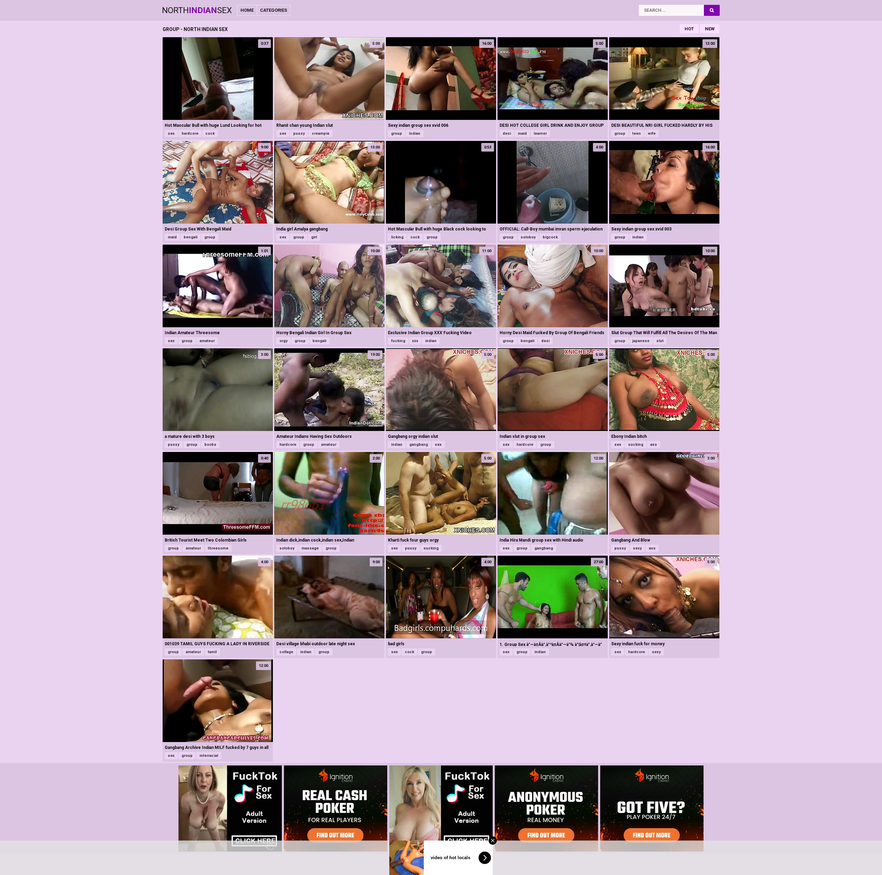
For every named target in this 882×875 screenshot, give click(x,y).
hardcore (190, 133)
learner (540, 133)
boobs (210, 444)
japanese (640, 341)
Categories (273, 10)
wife (652, 133)
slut (660, 341)
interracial (208, 755)
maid (522, 133)
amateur (207, 341)
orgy (283, 341)
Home (247, 10)
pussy (299, 133)
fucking (398, 341)
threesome (218, 548)
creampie (320, 133)
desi (507, 133)
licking (397, 237)
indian (414, 133)
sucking (635, 444)
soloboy (528, 237)
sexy (637, 548)
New (710, 28)
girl (314, 237)
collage (286, 652)
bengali (190, 237)
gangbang (418, 444)
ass (653, 444)
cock (210, 133)
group (396, 133)
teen (636, 133)
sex (171, 133)
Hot (689, 28)
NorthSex (197, 10)
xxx (415, 341)
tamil (212, 652)
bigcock (550, 237)
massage (310, 548)
